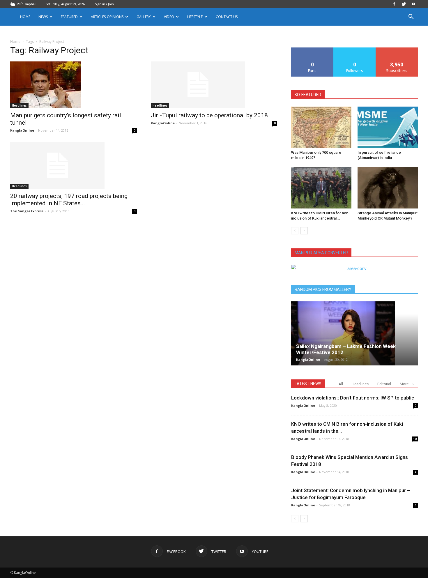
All (341, 384)
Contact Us (227, 16)
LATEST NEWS (308, 383)
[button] (411, 17)
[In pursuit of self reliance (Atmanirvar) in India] (388, 127)
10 (415, 439)
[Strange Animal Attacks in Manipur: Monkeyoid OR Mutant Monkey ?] (388, 187)
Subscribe (397, 49)
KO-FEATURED (308, 94)
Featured (69, 16)
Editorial (384, 384)
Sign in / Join (104, 4)
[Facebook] (394, 4)
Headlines (19, 105)
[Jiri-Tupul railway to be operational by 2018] (214, 84)
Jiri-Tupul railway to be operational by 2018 (209, 115)
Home (25, 16)
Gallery (144, 16)
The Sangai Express (26, 211)
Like (312, 49)
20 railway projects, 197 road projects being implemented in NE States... (69, 199)
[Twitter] (403, 4)
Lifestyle (195, 16)
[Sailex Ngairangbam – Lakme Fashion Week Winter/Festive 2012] (354, 333)
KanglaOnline (22, 130)
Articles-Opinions (107, 16)
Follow (355, 49)
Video (169, 16)
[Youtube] (413, 4)
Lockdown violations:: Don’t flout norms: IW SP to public (352, 398)
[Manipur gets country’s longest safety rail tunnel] (73, 84)
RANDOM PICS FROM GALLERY (323, 289)
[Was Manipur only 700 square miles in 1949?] (321, 127)
